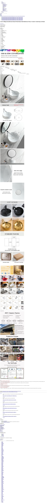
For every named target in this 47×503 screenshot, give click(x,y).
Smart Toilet (1, 430)
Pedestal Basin (4, 6)
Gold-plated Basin (2, 427)
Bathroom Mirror (4, 9)
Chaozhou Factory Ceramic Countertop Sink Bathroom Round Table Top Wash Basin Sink (11, 391)
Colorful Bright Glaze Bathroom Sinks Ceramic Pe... (10, 416)
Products (2, 3)
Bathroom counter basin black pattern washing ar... (9, 412)
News (2, 11)
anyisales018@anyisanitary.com (6, 422)
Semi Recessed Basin (5, 4)
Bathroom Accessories (2, 424)
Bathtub (1, 426)
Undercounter (4, 5)
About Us (3, 2)
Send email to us (2, 23)
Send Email (1, 439)
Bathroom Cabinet (5, 8)
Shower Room (4, 10)
